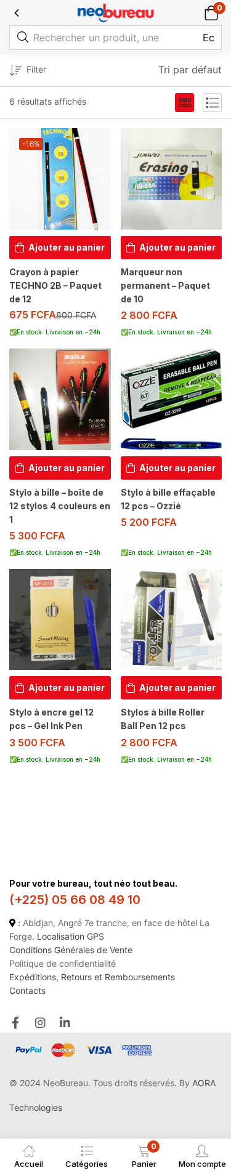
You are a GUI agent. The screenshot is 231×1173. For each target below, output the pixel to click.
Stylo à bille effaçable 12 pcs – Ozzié (168, 499)
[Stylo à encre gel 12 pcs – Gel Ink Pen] (60, 620)
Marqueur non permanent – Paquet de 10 (165, 285)
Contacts (27, 990)
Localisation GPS (70, 936)
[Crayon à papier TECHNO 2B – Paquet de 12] (60, 179)
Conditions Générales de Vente (70, 950)
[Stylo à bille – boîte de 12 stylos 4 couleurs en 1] (60, 399)
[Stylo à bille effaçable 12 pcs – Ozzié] (171, 399)
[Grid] (184, 102)
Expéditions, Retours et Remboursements (92, 977)
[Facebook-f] (15, 1022)
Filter (36, 69)
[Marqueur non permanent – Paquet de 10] (171, 179)
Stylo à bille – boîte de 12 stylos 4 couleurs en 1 (59, 506)
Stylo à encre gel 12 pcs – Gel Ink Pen (51, 719)
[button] (211, 12)
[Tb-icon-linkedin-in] (65, 1022)
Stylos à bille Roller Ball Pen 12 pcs (163, 719)
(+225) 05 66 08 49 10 (74, 899)
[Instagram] (40, 1022)
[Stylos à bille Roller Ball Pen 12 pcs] (171, 620)
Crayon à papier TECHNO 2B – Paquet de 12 (55, 285)
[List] (212, 102)
